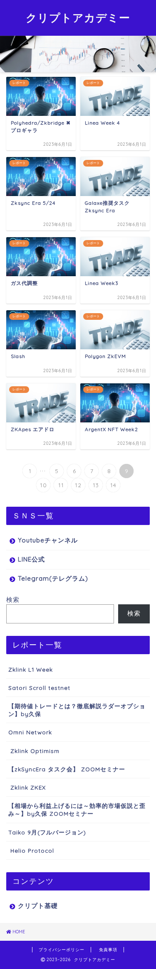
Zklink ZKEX (27, 787)
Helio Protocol (31, 850)
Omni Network (30, 732)
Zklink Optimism (33, 750)
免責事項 (108, 949)
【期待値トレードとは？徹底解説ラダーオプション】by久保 (77, 709)
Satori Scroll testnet (39, 687)
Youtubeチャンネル (48, 540)
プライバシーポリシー (61, 949)
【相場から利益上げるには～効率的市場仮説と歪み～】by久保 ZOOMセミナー (77, 809)
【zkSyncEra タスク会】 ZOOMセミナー (66, 769)
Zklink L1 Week (30, 669)
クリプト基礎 (38, 906)
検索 (13, 599)
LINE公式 (31, 559)
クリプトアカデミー (78, 17)
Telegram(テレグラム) (53, 578)
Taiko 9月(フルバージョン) (47, 832)
